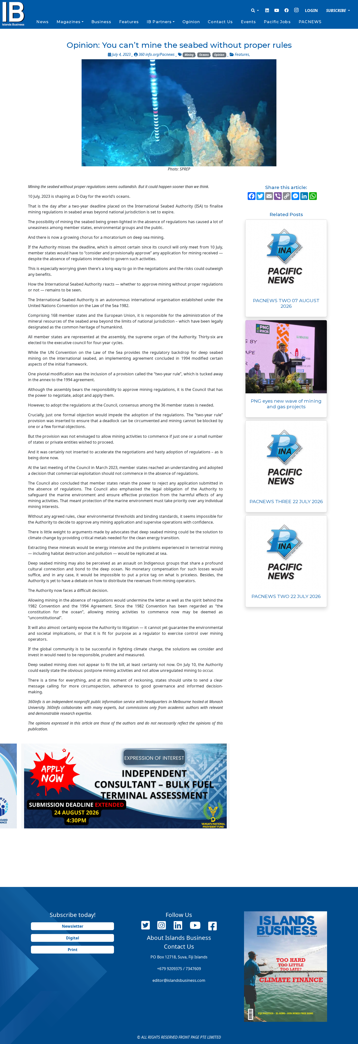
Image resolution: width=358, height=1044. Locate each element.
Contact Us (220, 22)
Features (129, 22)
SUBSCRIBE (336, 10)
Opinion (191, 22)
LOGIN (311, 10)
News (42, 22)
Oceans (204, 55)
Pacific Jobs (277, 22)
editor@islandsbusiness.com (178, 980)
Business (101, 22)
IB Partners (159, 22)
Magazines (69, 22)
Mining (189, 55)
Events (248, 22)
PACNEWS (310, 22)
